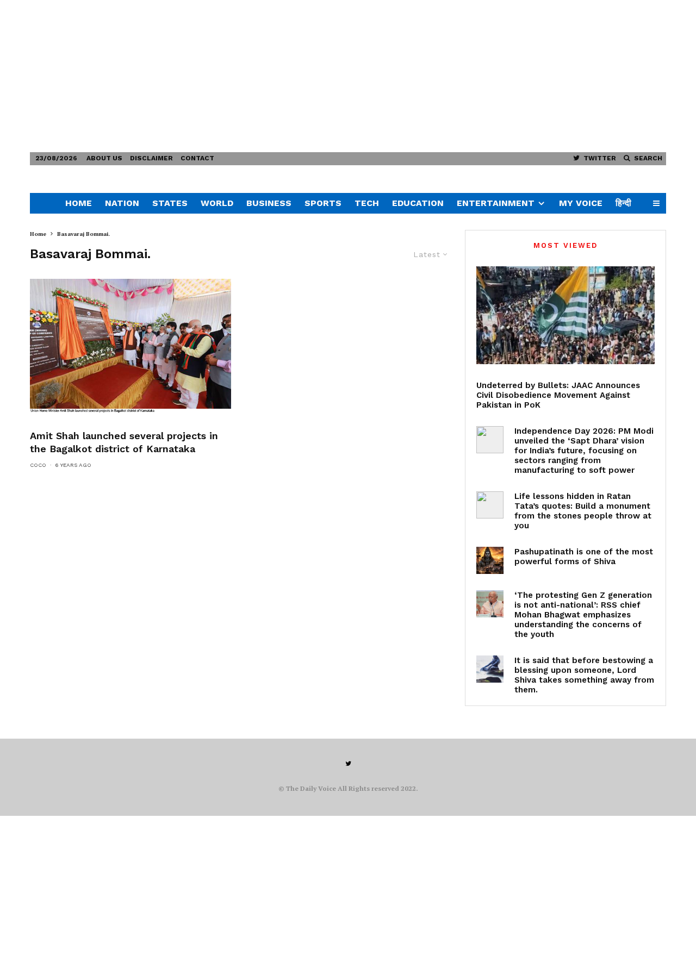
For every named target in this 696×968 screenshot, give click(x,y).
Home (78, 203)
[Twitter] (348, 763)
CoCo (38, 465)
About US (104, 158)
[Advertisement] (326, 76)
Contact (197, 158)
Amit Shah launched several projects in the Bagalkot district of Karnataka (124, 442)
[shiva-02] (490, 669)
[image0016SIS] (130, 346)
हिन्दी (623, 203)
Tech (367, 203)
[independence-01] (490, 439)
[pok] (565, 315)
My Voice (580, 203)
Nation (122, 203)
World (217, 203)
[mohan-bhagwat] (490, 603)
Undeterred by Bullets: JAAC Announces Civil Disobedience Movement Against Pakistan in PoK (558, 395)
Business (268, 203)
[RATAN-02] (490, 505)
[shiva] (490, 560)
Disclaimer (151, 158)
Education (418, 203)
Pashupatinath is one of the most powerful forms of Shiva (583, 556)
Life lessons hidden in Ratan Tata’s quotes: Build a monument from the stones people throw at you (582, 510)
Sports (322, 203)
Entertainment (496, 203)
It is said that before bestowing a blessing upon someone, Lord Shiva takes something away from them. (584, 675)
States (170, 203)
